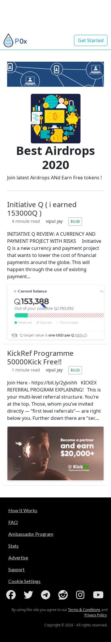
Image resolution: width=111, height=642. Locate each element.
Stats (13, 545)
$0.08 (75, 221)
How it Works (22, 510)
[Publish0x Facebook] (12, 594)
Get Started (91, 40)
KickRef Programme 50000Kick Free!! (40, 357)
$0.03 (75, 370)
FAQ (13, 522)
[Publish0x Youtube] (98, 594)
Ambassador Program (30, 534)
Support (16, 569)
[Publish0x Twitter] (29, 594)
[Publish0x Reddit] (64, 594)
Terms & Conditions (84, 609)
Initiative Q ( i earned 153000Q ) (42, 208)
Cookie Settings (24, 581)
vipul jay (55, 221)
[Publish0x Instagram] (81, 594)
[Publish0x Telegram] (46, 594)
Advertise (18, 557)
